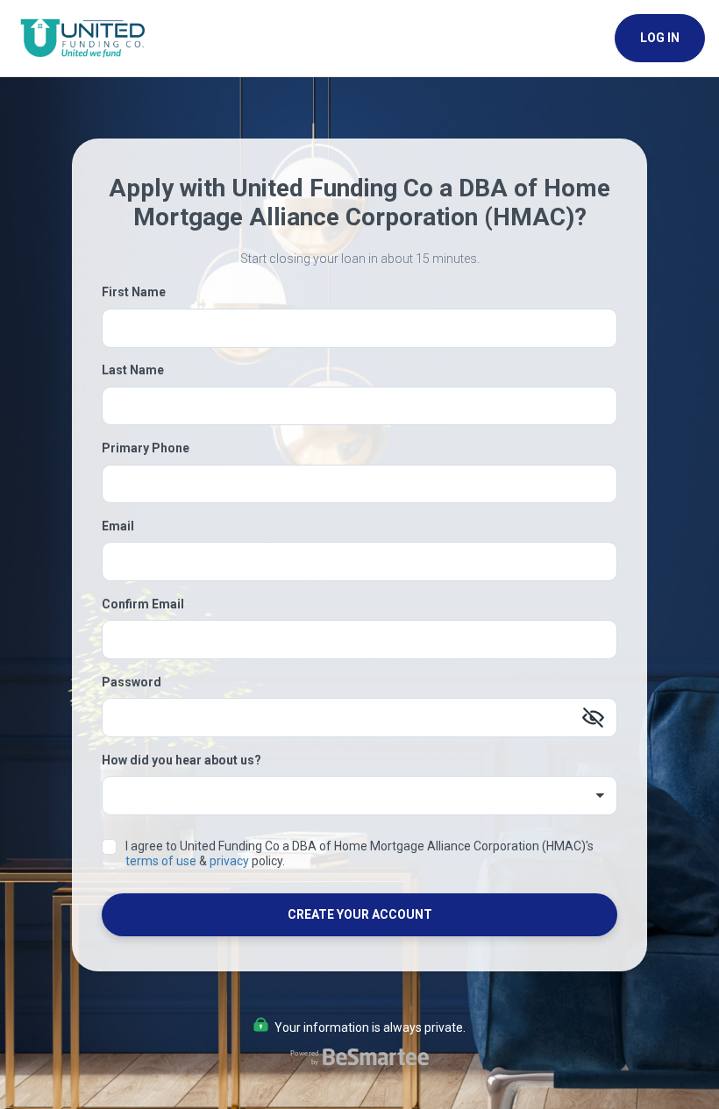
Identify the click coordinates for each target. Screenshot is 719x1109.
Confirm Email (143, 604)
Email (118, 526)
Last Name (133, 370)
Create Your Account (360, 914)
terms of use (160, 861)
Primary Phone (145, 448)
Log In (660, 38)
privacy (229, 861)
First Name (134, 292)
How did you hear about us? (181, 760)
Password (131, 682)
